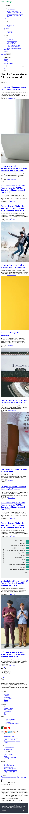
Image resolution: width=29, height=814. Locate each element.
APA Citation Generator (13, 44)
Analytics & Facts (8, 63)
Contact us (9, 32)
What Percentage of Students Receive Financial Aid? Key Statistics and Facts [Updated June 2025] (13, 189)
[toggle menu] (9, 54)
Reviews (9, 31)
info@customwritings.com (10, 777)
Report (5, 756)
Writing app (7, 742)
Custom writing (11, 9)
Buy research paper (9, 736)
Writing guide (10, 25)
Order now (6, 51)
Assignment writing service (14, 15)
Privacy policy (7, 722)
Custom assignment (9, 747)
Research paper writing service (15, 14)
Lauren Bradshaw (11, 179)
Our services (7, 697)
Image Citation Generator (13, 45)
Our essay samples (8, 706)
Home (5, 69)
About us (6, 28)
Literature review (8, 754)
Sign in (7, 49)
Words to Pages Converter (13, 46)
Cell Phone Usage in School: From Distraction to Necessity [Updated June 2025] (13, 654)
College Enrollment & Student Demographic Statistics (13, 88)
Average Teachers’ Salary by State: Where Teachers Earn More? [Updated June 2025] (12, 208)
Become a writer (8, 709)
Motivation (6, 60)
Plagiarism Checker (12, 41)
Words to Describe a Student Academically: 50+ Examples (13, 266)
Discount (6, 700)
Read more (4, 810)
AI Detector (10, 39)
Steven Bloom (11, 98)
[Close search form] (23, 66)
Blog (8, 26)
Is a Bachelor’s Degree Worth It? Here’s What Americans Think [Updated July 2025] (14, 583)
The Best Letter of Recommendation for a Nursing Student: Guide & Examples (14, 168)
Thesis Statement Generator (14, 48)
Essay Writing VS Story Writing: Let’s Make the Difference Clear (14, 401)
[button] (16, 7)
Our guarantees (8, 698)
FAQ (5, 714)
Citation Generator (12, 42)
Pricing (5, 18)
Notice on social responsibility (11, 723)
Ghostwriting (7, 758)
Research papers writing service (12, 741)
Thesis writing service (12, 11)
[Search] (22, 66)
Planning (6, 59)
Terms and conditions (9, 719)
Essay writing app (8, 708)
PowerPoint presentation (10, 757)
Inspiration (6, 61)
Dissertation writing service (14, 12)
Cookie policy (7, 720)
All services (10, 17)
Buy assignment (8, 749)
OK (23, 810)
